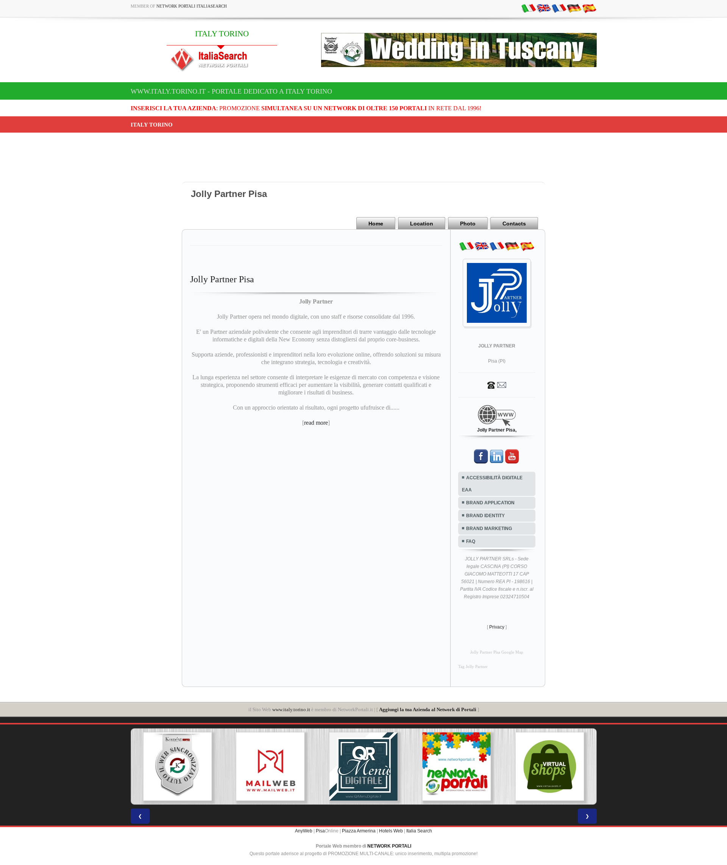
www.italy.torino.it (291, 709)
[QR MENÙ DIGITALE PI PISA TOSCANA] (363, 766)
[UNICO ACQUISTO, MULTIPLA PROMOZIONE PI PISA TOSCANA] (457, 766)
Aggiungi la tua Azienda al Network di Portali (427, 709)
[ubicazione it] (528, 8)
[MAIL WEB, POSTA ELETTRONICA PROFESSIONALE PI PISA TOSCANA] (270, 766)
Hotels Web (391, 831)
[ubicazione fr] (558, 8)
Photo (468, 224)
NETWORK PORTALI (389, 846)
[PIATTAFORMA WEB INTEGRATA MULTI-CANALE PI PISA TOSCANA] (177, 766)
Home (375, 224)
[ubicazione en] (543, 8)
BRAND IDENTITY (485, 515)
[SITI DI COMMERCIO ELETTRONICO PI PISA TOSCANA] (550, 766)
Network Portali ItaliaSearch (191, 6)
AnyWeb (303, 831)
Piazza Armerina (359, 831)
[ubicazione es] (589, 8)
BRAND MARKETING (489, 528)
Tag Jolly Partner (473, 667)
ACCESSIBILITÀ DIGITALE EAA (492, 484)
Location (421, 224)
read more (316, 422)
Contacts (514, 224)
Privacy (496, 627)
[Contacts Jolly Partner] (496, 384)
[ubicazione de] (574, 8)
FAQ (470, 541)
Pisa (320, 831)
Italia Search (419, 831)
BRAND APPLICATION (490, 502)
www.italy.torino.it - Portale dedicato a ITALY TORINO (231, 91)
